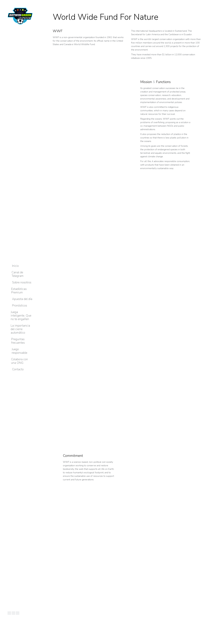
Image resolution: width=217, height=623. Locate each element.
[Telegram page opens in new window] (17, 613)
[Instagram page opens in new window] (13, 613)
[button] (37, 2)
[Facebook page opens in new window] (9, 613)
